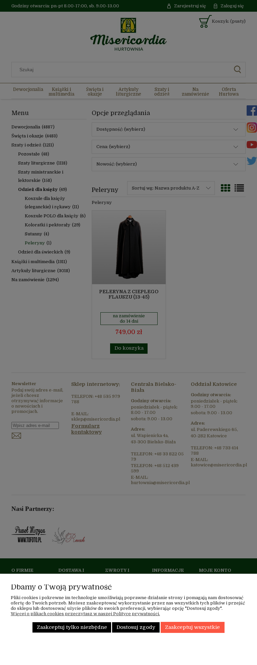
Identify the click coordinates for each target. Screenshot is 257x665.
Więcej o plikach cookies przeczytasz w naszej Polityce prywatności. (85, 613)
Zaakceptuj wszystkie (192, 627)
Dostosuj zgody (135, 627)
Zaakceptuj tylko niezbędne (72, 627)
